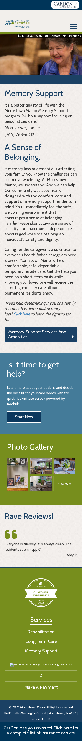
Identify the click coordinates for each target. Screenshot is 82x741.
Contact (55, 36)
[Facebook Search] (41, 676)
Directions (74, 36)
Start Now (24, 416)
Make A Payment (41, 687)
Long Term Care (41, 641)
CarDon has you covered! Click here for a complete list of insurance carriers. (41, 730)
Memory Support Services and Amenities (37, 334)
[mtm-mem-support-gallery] (41, 474)
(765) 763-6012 (32, 36)
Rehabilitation (41, 631)
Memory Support (41, 651)
